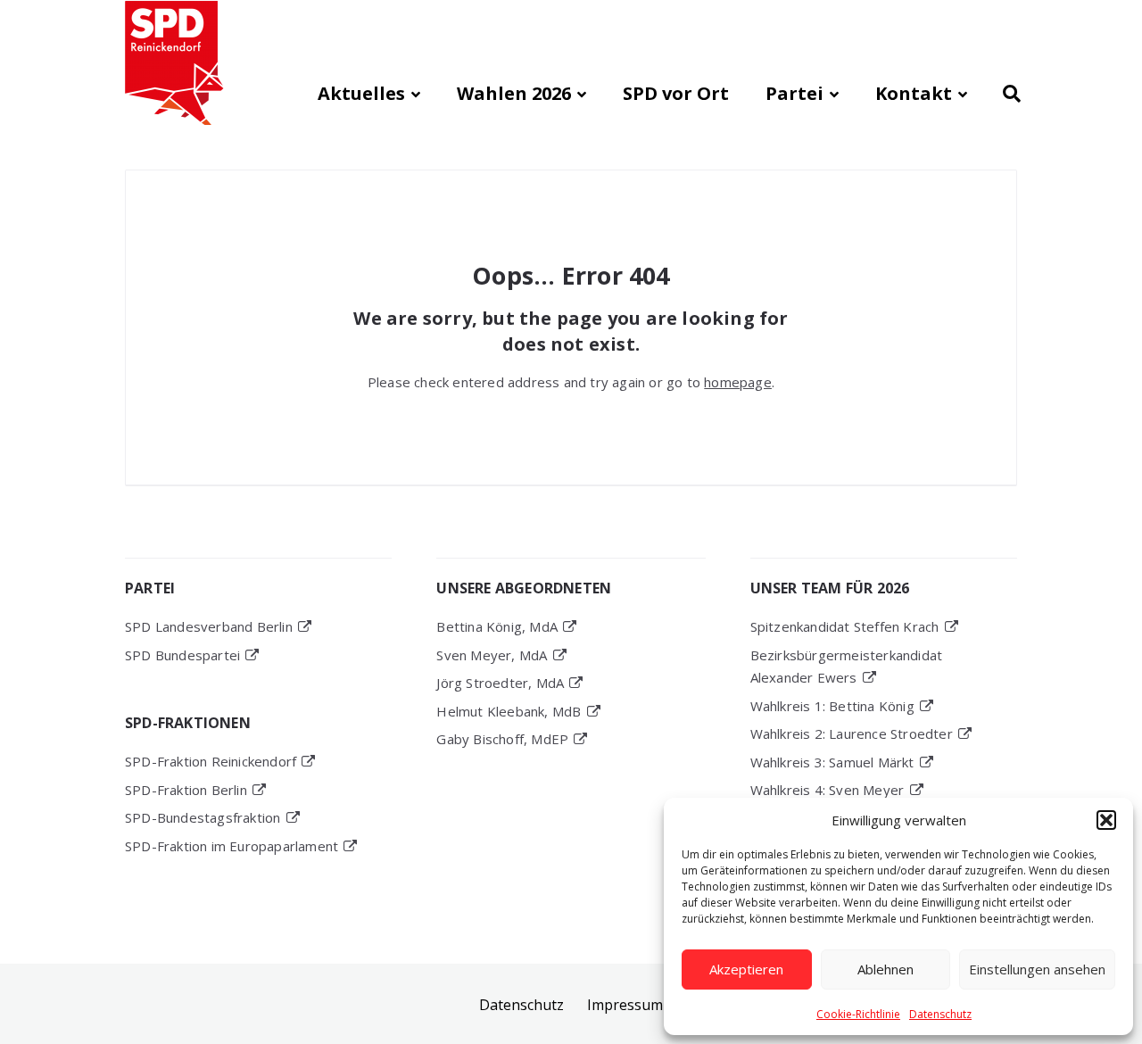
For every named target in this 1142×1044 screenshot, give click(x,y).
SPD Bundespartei (182, 655)
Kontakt (913, 93)
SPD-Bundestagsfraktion (202, 817)
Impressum (625, 1005)
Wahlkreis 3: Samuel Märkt (832, 762)
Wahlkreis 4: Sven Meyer (827, 790)
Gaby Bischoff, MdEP (502, 739)
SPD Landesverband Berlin (209, 626)
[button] (1106, 820)
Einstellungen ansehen (1037, 969)
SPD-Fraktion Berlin (186, 790)
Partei (794, 93)
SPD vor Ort (676, 93)
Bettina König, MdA (497, 626)
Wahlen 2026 (514, 93)
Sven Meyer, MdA (491, 655)
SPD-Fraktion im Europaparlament (231, 846)
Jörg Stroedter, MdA (500, 683)
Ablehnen (885, 969)
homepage (738, 382)
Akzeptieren (746, 969)
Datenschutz (940, 1014)
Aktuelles (361, 93)
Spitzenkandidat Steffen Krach (844, 626)
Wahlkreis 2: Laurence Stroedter (851, 733)
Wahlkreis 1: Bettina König (832, 706)
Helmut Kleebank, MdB (508, 711)
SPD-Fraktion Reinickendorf (210, 761)
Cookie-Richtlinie (858, 1014)
